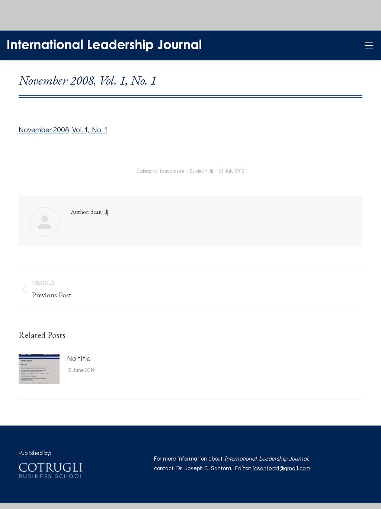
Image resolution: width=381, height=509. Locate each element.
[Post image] (39, 369)
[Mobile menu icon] (369, 45)
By (201, 170)
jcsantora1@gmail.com (281, 468)
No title (78, 358)
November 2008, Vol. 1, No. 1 (63, 129)
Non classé (172, 170)
